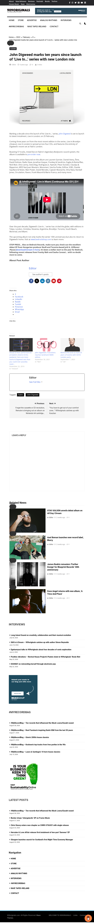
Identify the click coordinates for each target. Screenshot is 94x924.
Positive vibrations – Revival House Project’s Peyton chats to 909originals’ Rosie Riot (46, 657)
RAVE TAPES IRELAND (36, 26)
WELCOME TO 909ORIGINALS (60, 915)
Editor (14, 65)
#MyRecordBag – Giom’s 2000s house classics (30, 737)
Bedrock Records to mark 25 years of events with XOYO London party (71, 354)
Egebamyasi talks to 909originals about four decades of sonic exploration (41, 649)
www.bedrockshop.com (41, 239)
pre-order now (34, 154)
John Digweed (65, 133)
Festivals (39, 1)
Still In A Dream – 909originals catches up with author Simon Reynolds (40, 642)
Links (75, 915)
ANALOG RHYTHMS (48, 20)
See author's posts (40, 274)
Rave (23, 4)
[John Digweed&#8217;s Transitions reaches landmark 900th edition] (46, 344)
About (11, 1)
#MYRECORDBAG (16, 26)
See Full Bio (34, 382)
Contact (83, 915)
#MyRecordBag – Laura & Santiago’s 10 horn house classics (35, 752)
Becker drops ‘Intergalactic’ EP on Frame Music (30, 818)
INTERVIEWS (66, 20)
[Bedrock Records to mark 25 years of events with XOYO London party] (72, 344)
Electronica (30, 4)
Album (13, 49)
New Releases (21, 1)
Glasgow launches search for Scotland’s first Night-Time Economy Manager (42, 840)
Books (47, 1)
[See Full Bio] (41, 382)
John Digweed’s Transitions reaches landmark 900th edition (45, 354)
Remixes (31, 1)
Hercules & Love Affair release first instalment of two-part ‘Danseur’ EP (40, 832)
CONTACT (54, 26)
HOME (11, 20)
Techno (54, 1)
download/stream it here (27, 249)
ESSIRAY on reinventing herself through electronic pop (33, 664)
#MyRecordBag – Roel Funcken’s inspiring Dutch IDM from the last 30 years (42, 730)
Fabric (20, 395)
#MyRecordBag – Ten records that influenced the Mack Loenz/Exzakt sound (42, 723)
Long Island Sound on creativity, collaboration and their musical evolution (41, 635)
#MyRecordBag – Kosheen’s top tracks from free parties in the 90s (38, 745)
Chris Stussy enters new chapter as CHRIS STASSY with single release (40, 825)
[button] (10, 43)
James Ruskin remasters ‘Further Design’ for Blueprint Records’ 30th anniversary (63, 567)
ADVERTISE (32, 20)
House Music (14, 4)
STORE (21, 20)
